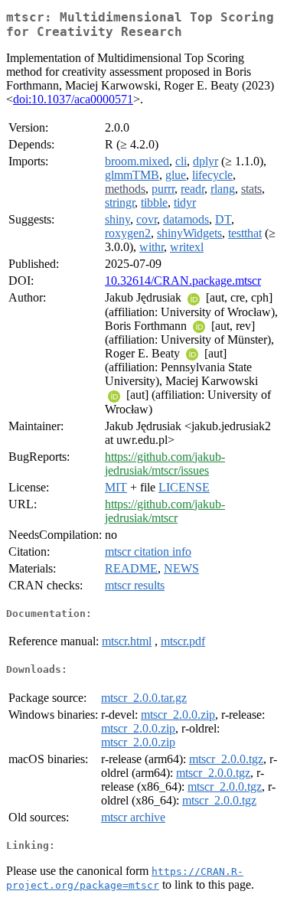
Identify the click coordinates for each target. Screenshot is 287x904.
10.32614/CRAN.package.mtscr (183, 280)
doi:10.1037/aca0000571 (73, 99)
